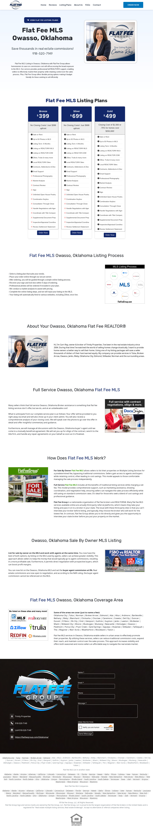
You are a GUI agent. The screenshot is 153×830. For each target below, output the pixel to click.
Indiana (121, 774)
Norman (25, 758)
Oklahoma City (8, 758)
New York (143, 793)
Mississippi (67, 777)
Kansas (135, 774)
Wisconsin (84, 782)
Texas (123, 779)
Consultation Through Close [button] (43, 204)
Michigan (47, 777)
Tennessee (114, 779)
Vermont (136, 779)
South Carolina (90, 779)
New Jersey (128, 777)
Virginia (145, 779)
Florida (84, 774)
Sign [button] (34, 190)
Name (81, 672)
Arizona (23, 774)
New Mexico (140, 777)
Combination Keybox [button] (41, 199)
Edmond (46, 758)
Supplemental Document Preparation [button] (47, 218)
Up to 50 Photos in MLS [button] (42, 139)
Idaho (106, 774)
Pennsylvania (64, 779)
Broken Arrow (36, 758)
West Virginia (72, 782)
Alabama (7, 774)
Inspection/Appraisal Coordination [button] (45, 222)
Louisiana (7, 777)
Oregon (54, 779)
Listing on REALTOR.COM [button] (43, 153)
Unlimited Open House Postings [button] (45, 194)
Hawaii (100, 774)
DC (78, 774)
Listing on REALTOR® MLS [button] (43, 148)
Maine (15, 777)
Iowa (128, 774)
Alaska (16, 774)
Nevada (104, 777)
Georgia (92, 774)
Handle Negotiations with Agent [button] (45, 208)
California (41, 774)
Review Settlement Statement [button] (44, 227)
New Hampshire (115, 777)
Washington (60, 782)
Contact (97, 5)
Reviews (53, 5)
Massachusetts (35, 777)
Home (43, 5)
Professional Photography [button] (42, 176)
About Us (78, 5)
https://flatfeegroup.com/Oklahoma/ (32, 737)
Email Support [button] (38, 171)
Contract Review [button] (39, 185)
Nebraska (95, 777)
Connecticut (61, 774)
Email (81, 682)
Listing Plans (65, 5)
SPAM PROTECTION (85, 722)
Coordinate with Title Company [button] (44, 213)
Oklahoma (45, 779)
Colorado (51, 774)
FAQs (87, 5)
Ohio (37, 779)
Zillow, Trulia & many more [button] (43, 158)
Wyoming (93, 782)
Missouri (77, 777)
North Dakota (28, 779)
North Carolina (15, 779)
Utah (129, 779)
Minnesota (56, 777)
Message (82, 703)
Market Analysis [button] (39, 181)
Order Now (43, 233)
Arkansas (32, 774)
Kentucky (143, 774)
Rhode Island (77, 779)
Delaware (71, 774)
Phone (80, 693)
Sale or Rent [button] (37, 135)
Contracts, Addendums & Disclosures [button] (47, 167)
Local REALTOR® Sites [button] (42, 162)
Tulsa (18, 758)
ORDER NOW (133, 5)
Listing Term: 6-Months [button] (41, 144)
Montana (86, 777)
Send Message (85, 733)
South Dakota (103, 779)
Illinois (113, 774)
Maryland (23, 777)
